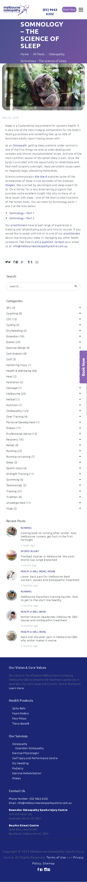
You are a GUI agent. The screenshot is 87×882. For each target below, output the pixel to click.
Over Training (14, 416)
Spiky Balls (19, 708)
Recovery (12, 439)
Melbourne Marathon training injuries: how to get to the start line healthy (49, 598)
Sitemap (49, 863)
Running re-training (18, 456)
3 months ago (29, 626)
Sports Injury (14, 468)
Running (11, 451)
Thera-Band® (20, 723)
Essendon (12, 336)
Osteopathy (57, 54)
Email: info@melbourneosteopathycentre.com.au (40, 803)
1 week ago (28, 545)
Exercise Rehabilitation (26, 773)
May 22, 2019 (10, 117)
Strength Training (17, 474)
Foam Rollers (20, 713)
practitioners (19, 225)
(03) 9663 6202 (50, 12)
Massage (12, 388)
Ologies (10, 185)
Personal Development (20, 422)
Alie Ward (41, 176)
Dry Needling (14, 330)
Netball (11, 399)
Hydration (12, 382)
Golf (9, 359)
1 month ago (29, 565)
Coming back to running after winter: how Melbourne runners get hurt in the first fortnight (49, 536)
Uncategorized (15, 503)
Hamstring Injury (16, 365)
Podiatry (17, 768)
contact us (61, 242)
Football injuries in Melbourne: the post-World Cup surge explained (48, 558)
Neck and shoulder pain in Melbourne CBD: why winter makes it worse (49, 638)
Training (11, 491)
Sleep (10, 462)
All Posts (39, 54)
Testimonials (14, 485)
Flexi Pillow (19, 718)
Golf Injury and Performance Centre (35, 758)
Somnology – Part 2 (22, 218)
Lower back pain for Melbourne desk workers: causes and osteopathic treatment (50, 578)
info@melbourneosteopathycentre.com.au (40, 246)
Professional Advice (19, 434)
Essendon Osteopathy (29, 748)
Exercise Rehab (16, 348)
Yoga (9, 508)
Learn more (16, 688)
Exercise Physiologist (25, 753)
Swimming (12, 479)
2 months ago (29, 585)
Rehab (10, 445)
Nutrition (12, 405)
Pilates (10, 428)
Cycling (10, 325)
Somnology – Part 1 (22, 213)
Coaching (12, 313)
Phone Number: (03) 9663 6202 (28, 798)
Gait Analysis (14, 353)
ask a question (44, 242)
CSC (8, 319)
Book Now (69, 9)
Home (24, 54)
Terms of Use (56, 857)
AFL (8, 308)
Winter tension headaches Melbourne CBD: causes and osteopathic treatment (49, 618)
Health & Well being (18, 371)
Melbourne (13, 393)
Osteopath (20, 145)
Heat (9, 376)
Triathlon (12, 497)
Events (10, 342)
